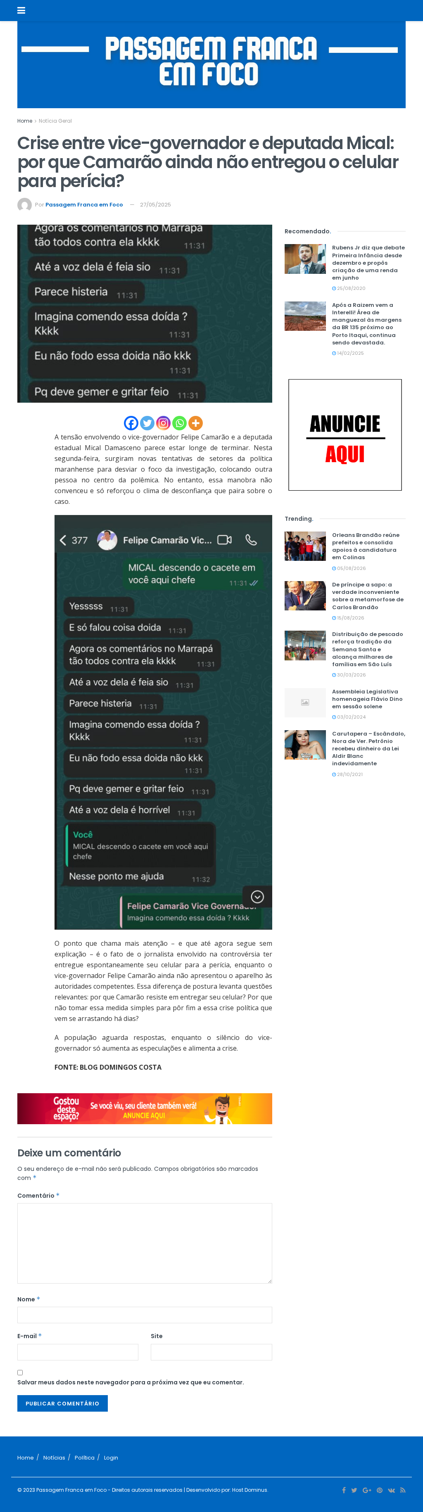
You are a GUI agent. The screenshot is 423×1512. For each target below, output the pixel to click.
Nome (28, 1299)
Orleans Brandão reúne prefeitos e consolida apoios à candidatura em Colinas (365, 546)
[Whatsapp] (179, 423)
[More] (195, 423)
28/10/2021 (349, 774)
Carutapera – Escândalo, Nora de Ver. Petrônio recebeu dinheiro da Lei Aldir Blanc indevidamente (368, 749)
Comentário (38, 1196)
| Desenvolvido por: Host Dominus (225, 1489)
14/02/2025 (350, 353)
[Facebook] (131, 423)
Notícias (54, 1458)
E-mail (29, 1336)
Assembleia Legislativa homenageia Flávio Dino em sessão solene (367, 699)
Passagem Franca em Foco (84, 205)
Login (111, 1458)
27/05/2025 (155, 205)
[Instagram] (163, 423)
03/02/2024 (351, 717)
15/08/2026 (350, 618)
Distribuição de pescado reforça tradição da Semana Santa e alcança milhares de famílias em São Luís (367, 649)
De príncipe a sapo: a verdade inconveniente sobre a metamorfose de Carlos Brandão (368, 596)
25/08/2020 (351, 288)
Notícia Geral (55, 120)
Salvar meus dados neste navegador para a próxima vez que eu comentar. (130, 1382)
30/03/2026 (351, 675)
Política (85, 1458)
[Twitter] (147, 423)
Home (24, 120)
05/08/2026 (351, 568)
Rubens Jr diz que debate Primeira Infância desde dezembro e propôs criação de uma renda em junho (368, 263)
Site (157, 1336)
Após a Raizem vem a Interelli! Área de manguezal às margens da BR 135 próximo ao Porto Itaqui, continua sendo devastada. (367, 324)
